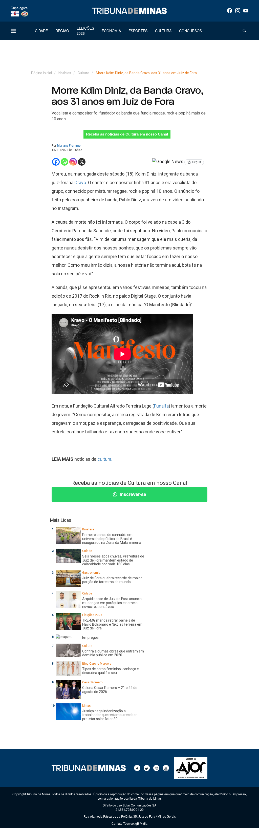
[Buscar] (244, 30)
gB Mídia (141, 823)
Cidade (41, 30)
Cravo (80, 182)
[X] (81, 162)
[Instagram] (237, 10)
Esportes (137, 30)
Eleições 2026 (85, 31)
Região (62, 30)
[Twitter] (147, 768)
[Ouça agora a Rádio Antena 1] (15, 13)
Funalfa (161, 406)
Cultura (163, 30)
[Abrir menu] (13, 30)
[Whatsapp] (64, 162)
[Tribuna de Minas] (129, 11)
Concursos (190, 30)
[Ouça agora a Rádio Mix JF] (24, 13)
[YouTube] (245, 10)
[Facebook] (229, 10)
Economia (111, 30)
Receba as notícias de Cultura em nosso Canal (127, 134)
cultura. (104, 459)
